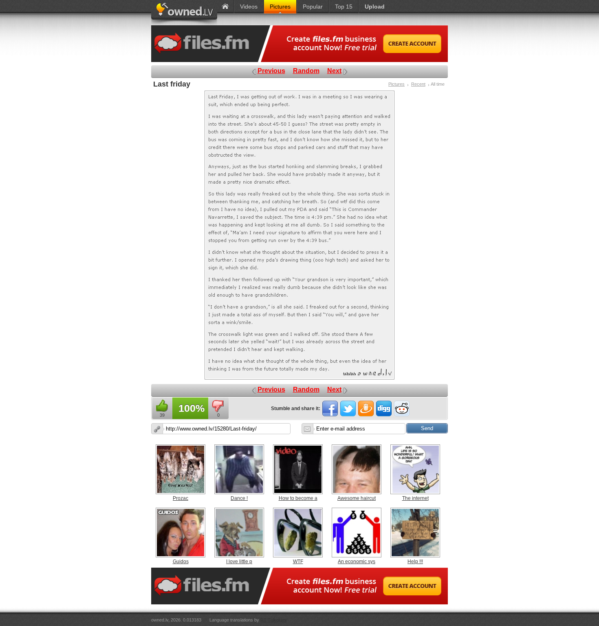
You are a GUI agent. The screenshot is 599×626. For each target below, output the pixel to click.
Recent (418, 84)
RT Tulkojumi (273, 619)
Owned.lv (184, 12)
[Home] (225, 6)
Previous (271, 70)
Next (334, 70)
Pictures (396, 84)
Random (306, 70)
